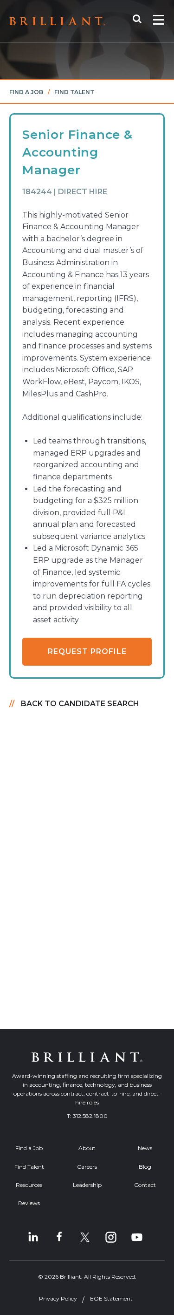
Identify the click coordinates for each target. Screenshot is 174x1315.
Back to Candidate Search (80, 703)
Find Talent (74, 92)
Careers (87, 1166)
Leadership (87, 1184)
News (145, 1148)
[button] (142, 21)
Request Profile (87, 651)
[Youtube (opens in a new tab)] (136, 1237)
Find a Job (26, 92)
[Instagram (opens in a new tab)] (110, 1237)
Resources (29, 1184)
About (87, 1148)
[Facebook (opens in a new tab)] (58, 1237)
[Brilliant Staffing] (57, 21)
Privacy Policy (58, 1298)
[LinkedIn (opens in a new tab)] (32, 1237)
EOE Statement (111, 1298)
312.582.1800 (90, 1115)
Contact (145, 1184)
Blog (145, 1166)
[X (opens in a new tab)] (84, 1237)
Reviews (29, 1202)
